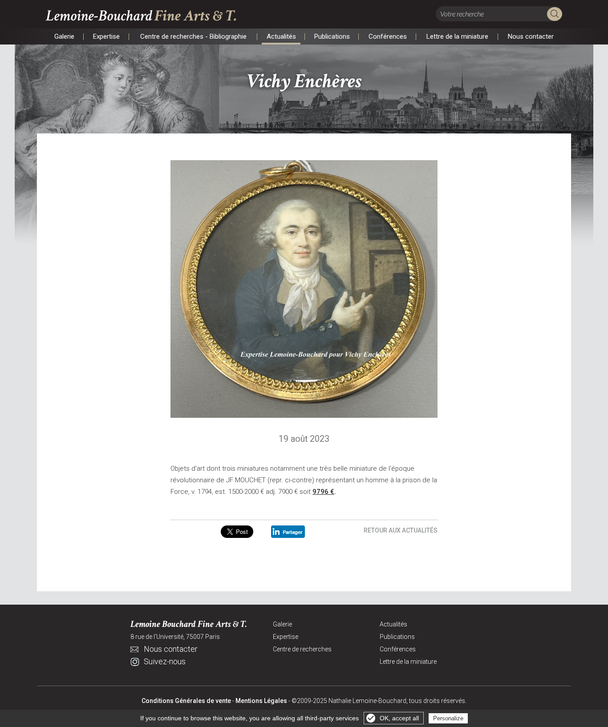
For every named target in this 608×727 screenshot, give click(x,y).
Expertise (106, 37)
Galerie (64, 37)
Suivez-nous (165, 661)
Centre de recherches (302, 649)
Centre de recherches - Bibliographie (193, 37)
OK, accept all (399, 718)
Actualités (281, 37)
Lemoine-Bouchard (141, 16)
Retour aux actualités (401, 530)
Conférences (387, 37)
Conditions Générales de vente (186, 700)
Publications (332, 37)
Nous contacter (530, 37)
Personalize (448, 718)
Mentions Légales (261, 700)
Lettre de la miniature (457, 37)
